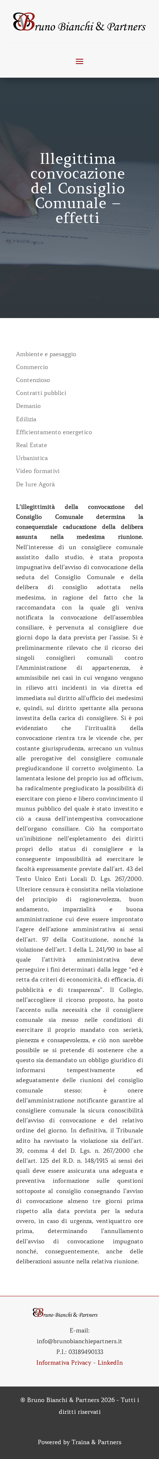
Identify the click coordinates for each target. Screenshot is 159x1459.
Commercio (32, 367)
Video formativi (38, 470)
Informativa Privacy (63, 1362)
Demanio (28, 405)
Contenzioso (33, 380)
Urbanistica (32, 458)
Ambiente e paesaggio (46, 354)
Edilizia (26, 419)
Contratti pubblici (41, 392)
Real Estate (31, 445)
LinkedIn (110, 1362)
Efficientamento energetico (54, 432)
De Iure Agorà (35, 484)
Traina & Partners (96, 1442)
